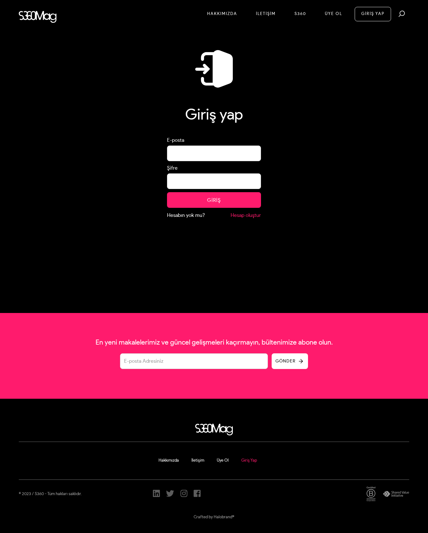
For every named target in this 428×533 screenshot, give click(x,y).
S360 (300, 14)
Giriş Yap (249, 461)
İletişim (197, 461)
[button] (401, 14)
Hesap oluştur (246, 215)
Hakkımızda (222, 14)
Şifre (172, 168)
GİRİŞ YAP (372, 14)
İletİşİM (266, 14)
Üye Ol (333, 14)
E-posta (175, 140)
